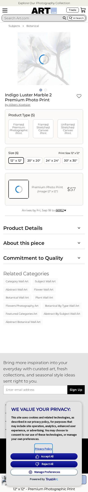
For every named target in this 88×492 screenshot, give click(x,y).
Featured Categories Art (21, 313)
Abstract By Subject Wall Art (62, 313)
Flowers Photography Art (22, 305)
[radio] (16, 160)
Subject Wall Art (45, 281)
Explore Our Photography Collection (44, 3)
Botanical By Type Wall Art (62, 305)
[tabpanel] (44, 176)
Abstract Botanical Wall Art (23, 321)
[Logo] (44, 11)
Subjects (14, 25)
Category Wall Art (17, 281)
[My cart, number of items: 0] (83, 10)
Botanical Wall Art (17, 297)
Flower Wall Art (43, 289)
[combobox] (31, 18)
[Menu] (5, 10)
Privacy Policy (43, 449)
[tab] (18, 128)
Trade (72, 9)
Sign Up (76, 390)
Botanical (32, 25)
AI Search (78, 18)
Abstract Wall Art (16, 289)
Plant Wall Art (44, 297)
